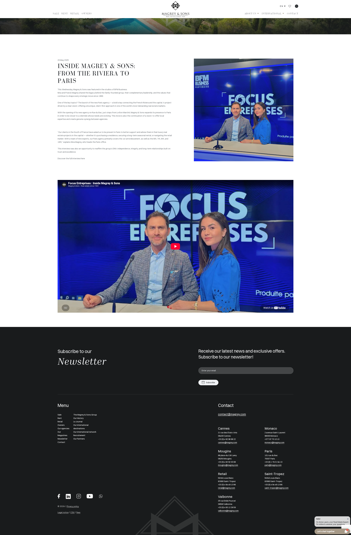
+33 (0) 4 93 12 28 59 (227, 507)
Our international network (84, 432)
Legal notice (63, 512)
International (271, 13)
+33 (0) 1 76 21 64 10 (273, 462)
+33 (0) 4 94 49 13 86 (227, 484)
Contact (292, 13)
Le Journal (77, 421)
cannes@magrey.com (227, 442)
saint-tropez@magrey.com (276, 488)
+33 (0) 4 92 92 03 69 (227, 462)
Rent (64, 13)
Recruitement (79, 435)
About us (250, 13)
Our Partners (79, 439)
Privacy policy (73, 506)
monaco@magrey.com (274, 442)
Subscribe (210, 382)
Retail (74, 13)
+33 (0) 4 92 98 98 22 (227, 439)
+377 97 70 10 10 (272, 439)
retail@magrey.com (226, 488)
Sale (56, 13)
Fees (78, 512)
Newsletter (62, 439)
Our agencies (63, 428)
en (281, 6)
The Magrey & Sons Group (85, 415)
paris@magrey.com (273, 465)
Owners (87, 13)
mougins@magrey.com (228, 465)
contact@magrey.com (232, 414)
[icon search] (296, 6)
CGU (72, 512)
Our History (78, 418)
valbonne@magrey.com (228, 510)
